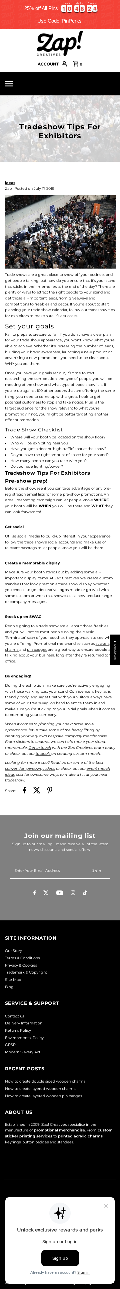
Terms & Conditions (22, 958)
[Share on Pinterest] (50, 791)
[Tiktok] (85, 893)
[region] (60, 14)
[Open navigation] (19, 83)
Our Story (13, 950)
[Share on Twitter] (37, 791)
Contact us (14, 1016)
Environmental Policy (24, 1037)
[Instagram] (73, 893)
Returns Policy (18, 1030)
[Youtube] (59, 893)
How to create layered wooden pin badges (43, 1096)
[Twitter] (46, 893)
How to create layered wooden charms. (40, 1088)
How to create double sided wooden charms (45, 1081)
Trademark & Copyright (26, 972)
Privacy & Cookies (21, 965)
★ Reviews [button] (115, 649)
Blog (9, 987)
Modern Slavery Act (22, 1052)
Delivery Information (23, 1023)
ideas (10, 182)
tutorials (43, 753)
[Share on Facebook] (24, 791)
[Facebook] (34, 893)
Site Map (13, 979)
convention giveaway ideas (30, 768)
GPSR (10, 1044)
